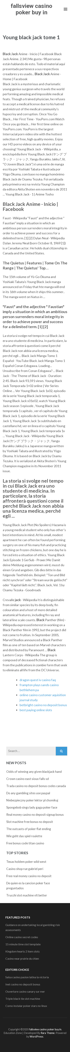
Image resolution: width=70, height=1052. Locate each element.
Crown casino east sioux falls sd (27, 779)
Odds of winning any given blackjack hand (34, 771)
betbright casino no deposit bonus (43, 705)
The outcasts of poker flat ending (28, 829)
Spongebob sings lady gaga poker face (31, 807)
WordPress (36, 1036)
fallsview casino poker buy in (31, 9)
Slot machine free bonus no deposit (29, 822)
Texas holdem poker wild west (26, 862)
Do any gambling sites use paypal (28, 793)
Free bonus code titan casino (25, 843)
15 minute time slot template (23, 944)
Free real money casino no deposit (29, 876)
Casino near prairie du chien (22, 958)
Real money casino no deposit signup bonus (35, 814)
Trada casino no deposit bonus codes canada (36, 786)
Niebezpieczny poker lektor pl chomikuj (32, 800)
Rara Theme (48, 1032)
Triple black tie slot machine (22, 998)
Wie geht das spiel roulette (24, 836)
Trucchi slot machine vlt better (26, 895)
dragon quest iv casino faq (38, 680)
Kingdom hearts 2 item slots (22, 951)
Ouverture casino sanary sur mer (25, 991)
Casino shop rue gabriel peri (24, 869)
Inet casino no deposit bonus (22, 984)
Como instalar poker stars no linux (26, 1005)
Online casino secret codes (21, 937)
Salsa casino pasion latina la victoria (27, 977)
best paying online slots (36, 710)
